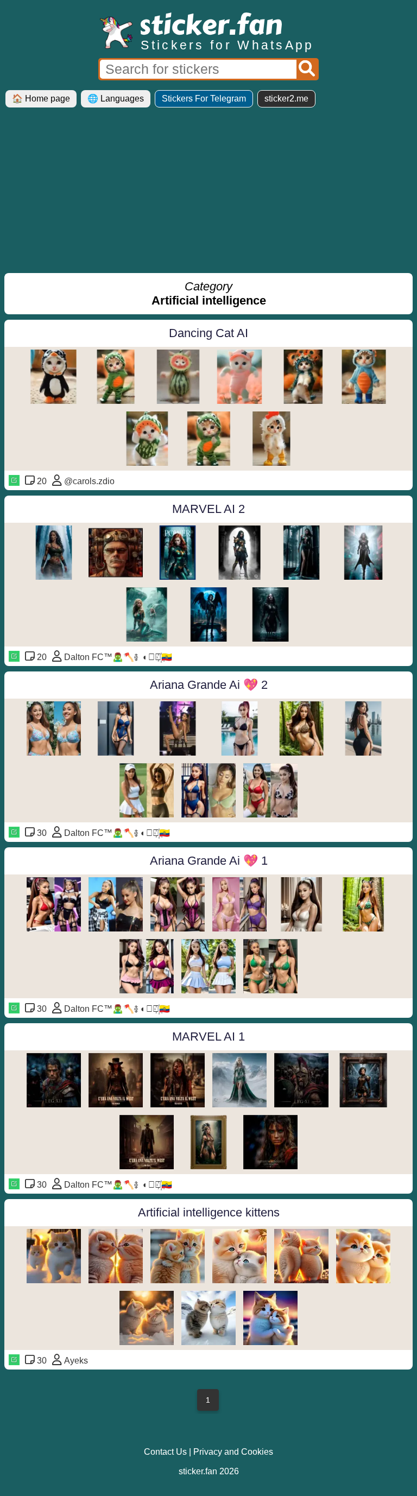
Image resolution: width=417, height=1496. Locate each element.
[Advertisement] (208, 194)
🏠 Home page (41, 98)
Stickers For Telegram (204, 98)
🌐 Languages (115, 98)
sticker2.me (286, 98)
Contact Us (165, 1451)
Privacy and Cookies (233, 1451)
